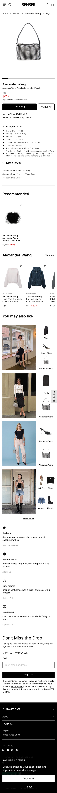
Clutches (19, 178)
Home (5, 13)
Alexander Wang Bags (25, 174)
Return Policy (9, 598)
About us (6, 572)
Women (16, 13)
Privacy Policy (17, 686)
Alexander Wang (33, 13)
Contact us (7, 624)
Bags (47, 13)
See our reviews (10, 545)
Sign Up (28, 674)
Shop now (50, 255)
